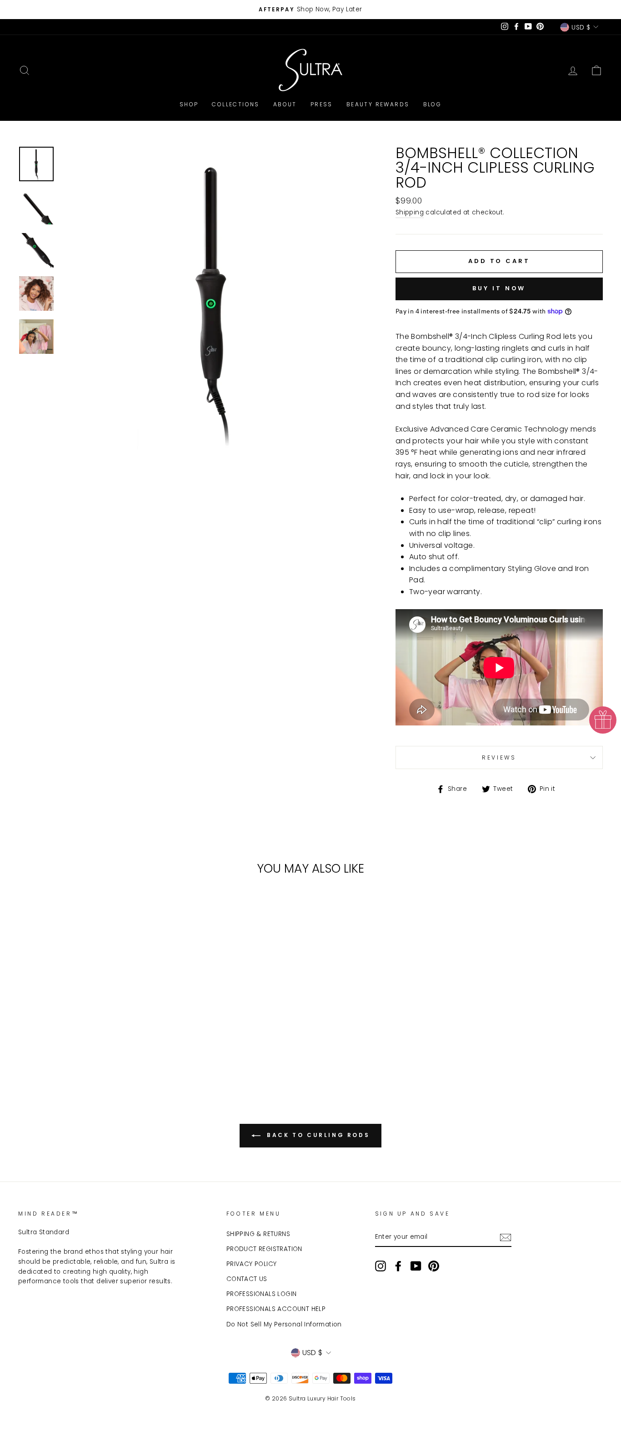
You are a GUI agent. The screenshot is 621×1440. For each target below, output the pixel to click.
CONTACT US (246, 1279)
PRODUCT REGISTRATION (264, 1249)
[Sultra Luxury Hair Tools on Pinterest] (433, 1266)
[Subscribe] (505, 1237)
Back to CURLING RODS (317, 1135)
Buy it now (499, 288)
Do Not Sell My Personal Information (284, 1324)
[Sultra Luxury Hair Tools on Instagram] (380, 1266)
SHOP (189, 104)
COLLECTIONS (235, 104)
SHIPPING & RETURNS (258, 1234)
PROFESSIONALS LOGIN (261, 1294)
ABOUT (285, 104)
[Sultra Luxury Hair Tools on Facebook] (398, 1266)
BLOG (432, 104)
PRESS (321, 104)
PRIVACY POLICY (251, 1264)
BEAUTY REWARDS (378, 104)
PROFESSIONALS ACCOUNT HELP (276, 1309)
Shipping (410, 212)
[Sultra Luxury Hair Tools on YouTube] (416, 1266)
